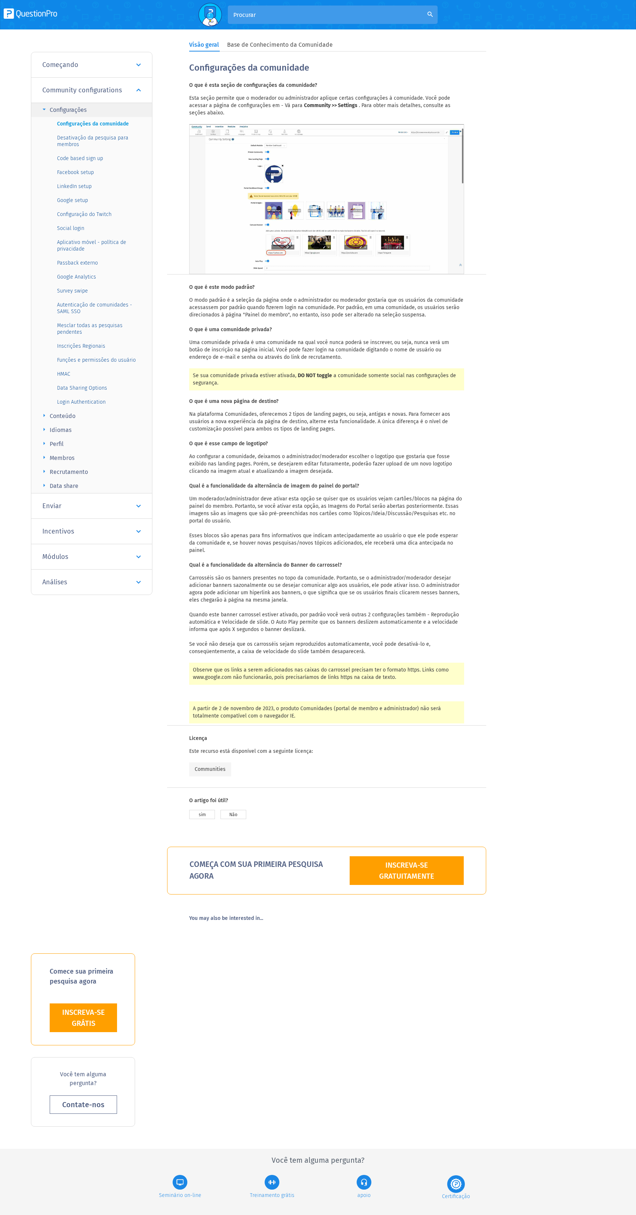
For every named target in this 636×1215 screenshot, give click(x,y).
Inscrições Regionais (81, 346)
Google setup (72, 200)
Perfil (52, 443)
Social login (70, 228)
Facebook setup (75, 172)
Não (233, 814)
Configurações (63, 109)
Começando (60, 65)
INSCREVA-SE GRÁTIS (83, 1018)
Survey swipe (72, 291)
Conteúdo (57, 415)
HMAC (63, 374)
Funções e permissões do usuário (96, 360)
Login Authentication (81, 402)
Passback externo (77, 263)
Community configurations (82, 90)
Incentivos (58, 531)
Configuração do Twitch (84, 214)
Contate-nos (83, 1104)
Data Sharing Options (82, 388)
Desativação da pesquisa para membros (92, 141)
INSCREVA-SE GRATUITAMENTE (406, 871)
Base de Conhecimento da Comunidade (280, 44)
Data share (59, 485)
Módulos (55, 557)
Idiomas (55, 429)
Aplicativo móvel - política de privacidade (91, 245)
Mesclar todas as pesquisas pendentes (90, 328)
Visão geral (204, 44)
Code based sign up (80, 158)
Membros (57, 457)
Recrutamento (64, 471)
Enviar (51, 506)
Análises (54, 582)
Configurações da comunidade (93, 124)
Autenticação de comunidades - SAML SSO (94, 308)
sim (202, 814)
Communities (210, 769)
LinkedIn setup (74, 186)
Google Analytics (76, 277)
